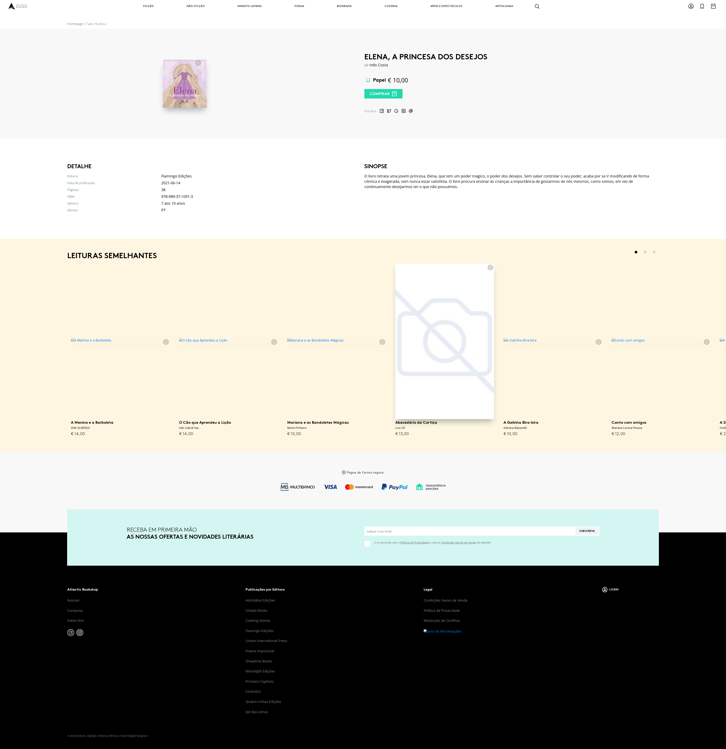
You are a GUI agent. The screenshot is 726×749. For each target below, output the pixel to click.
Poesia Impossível (260, 651)
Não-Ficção (196, 6)
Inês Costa (379, 64)
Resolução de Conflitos (442, 620)
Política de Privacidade (414, 542)
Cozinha (391, 6)
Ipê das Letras (257, 711)
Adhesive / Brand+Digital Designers (128, 735)
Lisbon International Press (266, 640)
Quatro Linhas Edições (263, 701)
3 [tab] (654, 252)
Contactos (75, 610)
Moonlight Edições (260, 671)
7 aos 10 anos (95, 24)
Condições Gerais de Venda (458, 542)
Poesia (299, 6)
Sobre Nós (75, 620)
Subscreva (587, 531)
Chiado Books (257, 610)
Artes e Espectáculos (446, 6)
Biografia (344, 6)
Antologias (504, 6)
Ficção (148, 6)
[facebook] (70, 632)
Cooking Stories (258, 620)
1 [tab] (636, 252)
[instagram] (79, 632)
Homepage (75, 24)
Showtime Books (259, 661)
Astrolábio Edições (260, 600)
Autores (73, 600)
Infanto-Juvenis (249, 6)
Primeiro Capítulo (260, 681)
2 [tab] (645, 252)
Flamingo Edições (260, 630)
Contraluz (253, 691)
